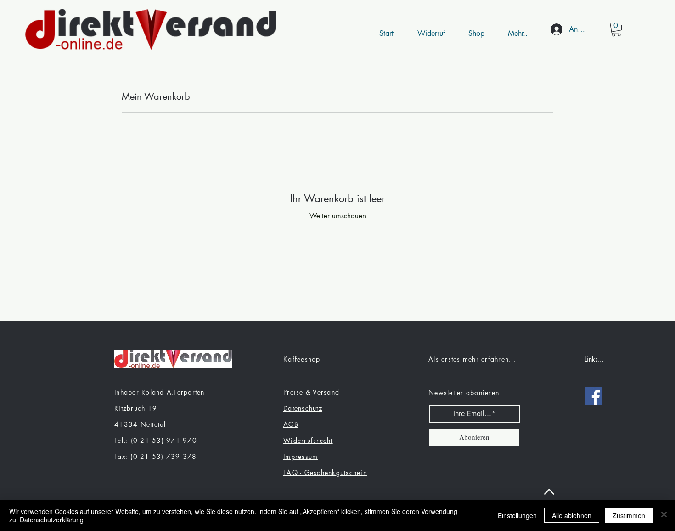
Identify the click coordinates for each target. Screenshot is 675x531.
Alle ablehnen (571, 515)
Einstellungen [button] (517, 515)
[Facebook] (593, 396)
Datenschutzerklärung (52, 519)
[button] (616, 29)
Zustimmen (629, 515)
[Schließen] (663, 515)
